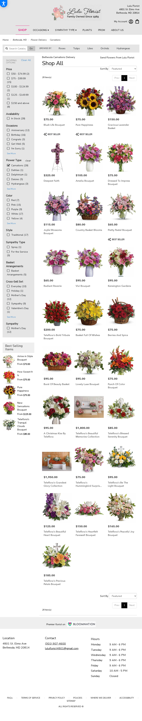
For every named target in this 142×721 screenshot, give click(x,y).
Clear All (26, 60)
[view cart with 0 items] (137, 21)
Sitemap (71, 701)
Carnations (55, 39)
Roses (62, 48)
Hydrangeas (123, 48)
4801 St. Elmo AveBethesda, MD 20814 (16, 645)
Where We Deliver (101, 697)
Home (6, 39)
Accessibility (126, 697)
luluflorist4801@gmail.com (61, 648)
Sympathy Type (15, 242)
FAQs (10, 697)
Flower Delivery (39, 39)
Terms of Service (30, 697)
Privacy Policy (57, 697)
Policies (77, 697)
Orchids (105, 48)
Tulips (76, 48)
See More (11, 153)
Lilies (90, 48)
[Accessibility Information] (3, 3)
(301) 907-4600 (55, 644)
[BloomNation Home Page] (81, 624)
